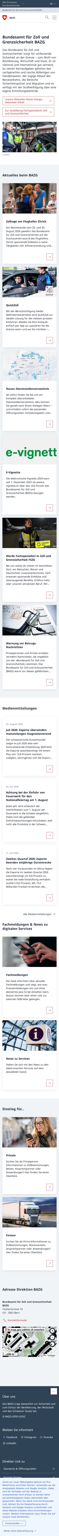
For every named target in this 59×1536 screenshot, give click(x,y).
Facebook (11, 1437)
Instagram (30, 1437)
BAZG (12, 17)
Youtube (48, 1437)
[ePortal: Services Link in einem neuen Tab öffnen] (48, 4)
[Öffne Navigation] (54, 17)
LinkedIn (11, 1443)
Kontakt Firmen (12, 1477)
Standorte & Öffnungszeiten (20, 1468)
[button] (54, 1391)
